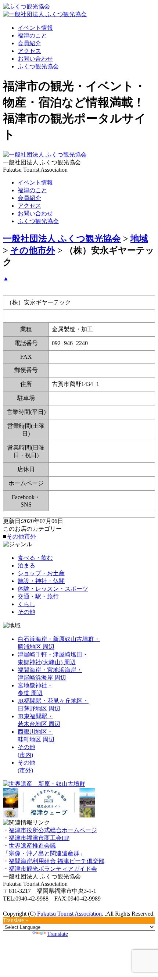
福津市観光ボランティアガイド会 (53, 869)
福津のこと (32, 35)
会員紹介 (29, 43)
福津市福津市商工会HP (39, 838)
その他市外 (21, 536)
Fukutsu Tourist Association (69, 913)
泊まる (26, 565)
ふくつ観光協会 (38, 66)
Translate (57, 934)
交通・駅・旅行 (38, 596)
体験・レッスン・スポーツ (53, 589)
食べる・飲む (35, 558)
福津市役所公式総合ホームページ (53, 830)
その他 (26, 612)
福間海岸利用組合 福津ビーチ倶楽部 (56, 861)
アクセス (29, 51)
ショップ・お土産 (41, 573)
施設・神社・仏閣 (41, 581)
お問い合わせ (35, 59)
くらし (26, 604)
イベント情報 (35, 28)
